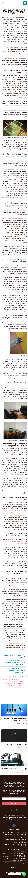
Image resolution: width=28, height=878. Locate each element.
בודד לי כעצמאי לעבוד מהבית (17, 744)
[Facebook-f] (14, 825)
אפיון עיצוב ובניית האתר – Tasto (14, 872)
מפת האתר (14, 867)
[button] (25, 3)
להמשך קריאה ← (22, 723)
